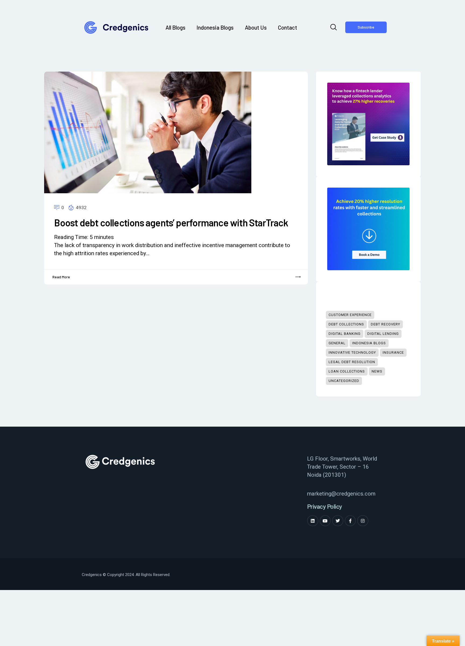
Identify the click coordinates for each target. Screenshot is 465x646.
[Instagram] (362, 520)
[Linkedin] (312, 520)
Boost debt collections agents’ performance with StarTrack (171, 222)
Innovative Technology (352, 352)
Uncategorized (344, 381)
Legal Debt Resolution (352, 362)
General (337, 343)
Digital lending (383, 334)
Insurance (393, 352)
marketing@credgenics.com (341, 493)
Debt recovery (385, 324)
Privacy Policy (324, 506)
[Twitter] (337, 520)
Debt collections (346, 324)
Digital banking (345, 334)
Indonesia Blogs (369, 343)
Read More (61, 277)
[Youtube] (325, 520)
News (377, 371)
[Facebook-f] (350, 520)
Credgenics (92, 574)
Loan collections (347, 371)
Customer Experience (350, 315)
